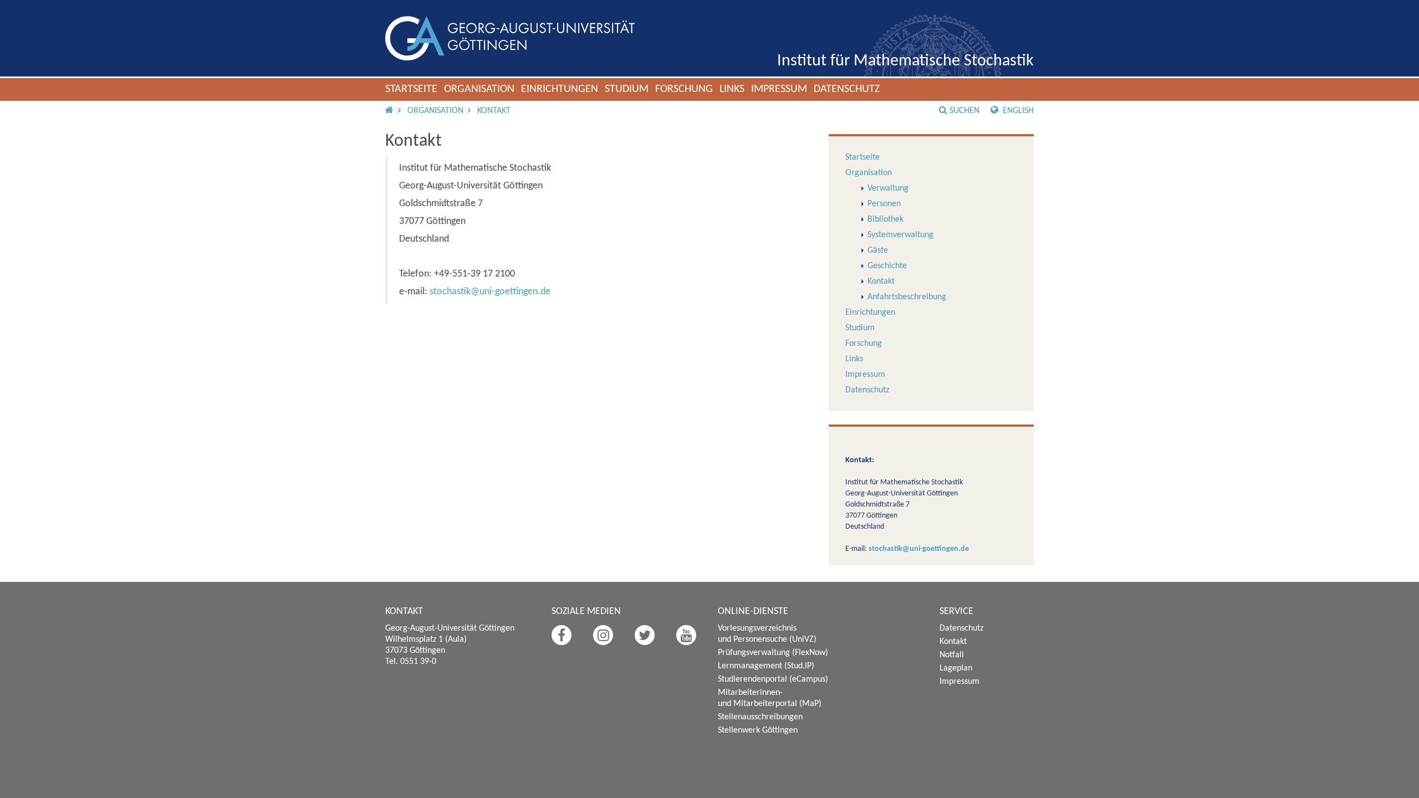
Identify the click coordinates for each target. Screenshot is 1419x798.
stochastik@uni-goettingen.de (490, 291)
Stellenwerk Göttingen (758, 730)
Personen (884, 204)
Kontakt (494, 110)
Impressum (779, 89)
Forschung (684, 89)
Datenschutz (847, 89)
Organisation (479, 89)
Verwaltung (887, 188)
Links (731, 89)
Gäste (877, 250)
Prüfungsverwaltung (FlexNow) (773, 652)
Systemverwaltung (900, 235)
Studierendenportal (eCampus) (773, 679)
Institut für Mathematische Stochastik (905, 61)
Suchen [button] (964, 110)
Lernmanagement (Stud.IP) (766, 666)
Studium (627, 89)
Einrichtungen (559, 89)
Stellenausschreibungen (760, 717)
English (1017, 110)
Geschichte (887, 266)
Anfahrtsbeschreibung (906, 297)
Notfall (952, 655)
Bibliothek (885, 219)
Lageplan (956, 668)
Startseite (411, 89)
